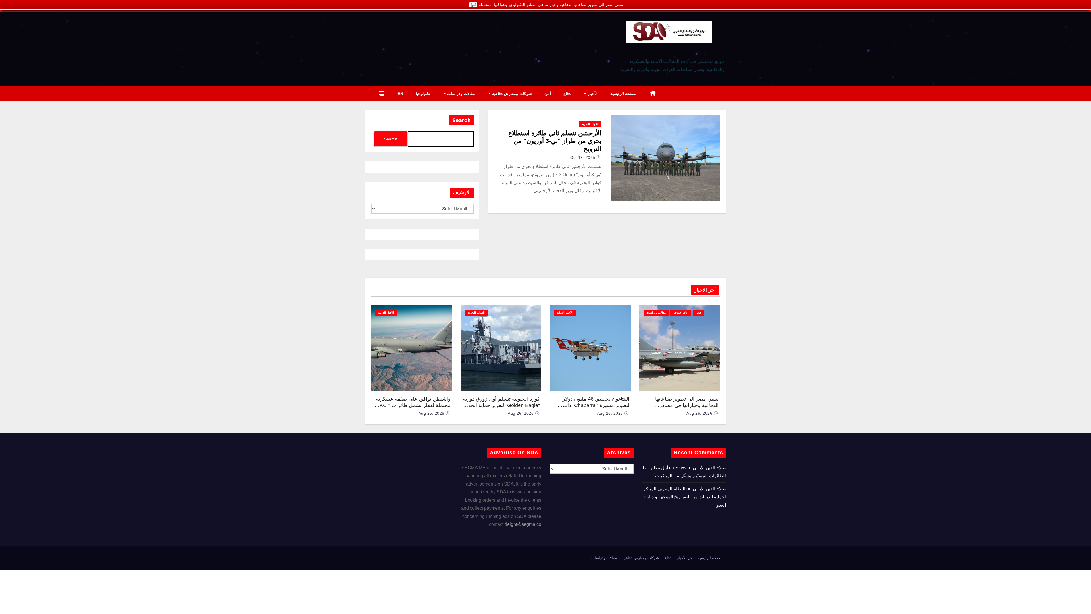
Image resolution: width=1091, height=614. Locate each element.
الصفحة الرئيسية (624, 93)
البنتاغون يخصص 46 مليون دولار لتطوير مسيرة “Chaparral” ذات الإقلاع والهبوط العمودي (596, 405)
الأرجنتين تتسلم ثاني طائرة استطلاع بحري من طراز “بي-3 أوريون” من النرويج (554, 141)
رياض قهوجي (680, 312)
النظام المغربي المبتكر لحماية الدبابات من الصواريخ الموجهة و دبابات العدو (684, 496)
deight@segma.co (523, 524)
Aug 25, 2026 (431, 413)
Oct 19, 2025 (582, 157)
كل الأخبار (684, 558)
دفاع (567, 93)
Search (461, 120)
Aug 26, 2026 (699, 413)
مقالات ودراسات (460, 93)
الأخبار (592, 93)
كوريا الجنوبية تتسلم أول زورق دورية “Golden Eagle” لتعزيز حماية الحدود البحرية (501, 405)
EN (400, 93)
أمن (547, 93)
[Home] (653, 93)
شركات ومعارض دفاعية (511, 93)
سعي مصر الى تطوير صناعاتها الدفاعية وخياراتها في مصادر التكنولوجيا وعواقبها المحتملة (687, 405)
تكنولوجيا (423, 93)
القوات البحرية (590, 124)
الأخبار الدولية (565, 312)
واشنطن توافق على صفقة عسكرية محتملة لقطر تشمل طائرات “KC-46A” (413, 405)
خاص (698, 312)
